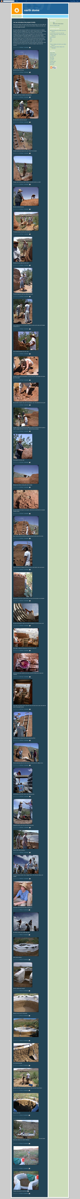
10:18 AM (21, 650)
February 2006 (53, 61)
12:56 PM (21, 47)
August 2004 (52, 52)
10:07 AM (21, 709)
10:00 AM (21, 878)
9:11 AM (21, 1115)
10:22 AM (21, 600)
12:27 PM (21, 380)
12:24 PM (21, 404)
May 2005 (52, 57)
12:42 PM (21, 184)
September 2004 (53, 54)
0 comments (26, 72)
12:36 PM (21, 265)
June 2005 (52, 58)
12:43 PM (21, 153)
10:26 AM (21, 569)
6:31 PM (21, 1143)
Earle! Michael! (53, 37)
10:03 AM (21, 827)
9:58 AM (21, 934)
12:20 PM (21, 431)
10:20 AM (21, 625)
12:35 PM (21, 296)
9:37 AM (21, 1015)
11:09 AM (21, 487)
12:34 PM (21, 328)
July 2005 (52, 59)
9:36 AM (21, 1040)
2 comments (26, 796)
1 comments (26, 827)
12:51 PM (21, 122)
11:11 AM (21, 462)
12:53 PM (21, 97)
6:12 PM (21, 1193)
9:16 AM (21, 1065)
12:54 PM (21, 72)
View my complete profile (54, 25)
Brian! (51, 39)
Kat (54, 22)
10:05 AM (21, 740)
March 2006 (52, 62)
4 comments (26, 47)
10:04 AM (21, 765)
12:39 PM (21, 209)
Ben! (51, 38)
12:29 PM (21, 353)
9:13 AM (21, 1090)
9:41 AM (21, 959)
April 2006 (52, 64)
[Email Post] (30, 47)
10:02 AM (21, 852)
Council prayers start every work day (57, 33)
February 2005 (53, 55)
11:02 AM (21, 513)
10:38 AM (21, 538)
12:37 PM (21, 234)
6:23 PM (21, 1168)
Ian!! (51, 41)
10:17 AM (21, 676)
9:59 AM (21, 909)
